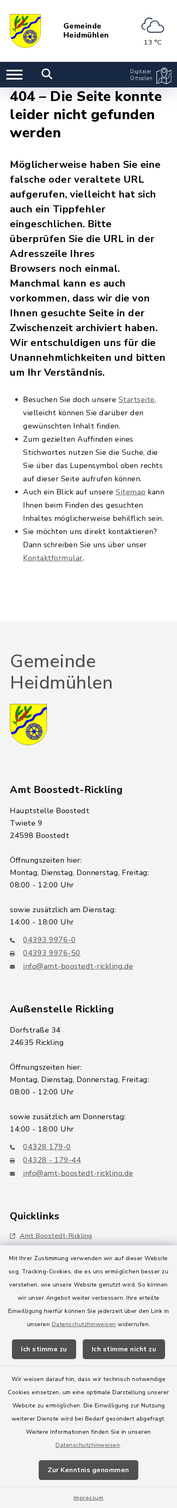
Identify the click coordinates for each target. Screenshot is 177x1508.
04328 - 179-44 (52, 1160)
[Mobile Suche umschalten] (47, 74)
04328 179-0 (47, 1147)
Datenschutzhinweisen (84, 1324)
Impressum (89, 1498)
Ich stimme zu (44, 1349)
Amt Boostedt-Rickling (56, 1235)
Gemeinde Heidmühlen (86, 31)
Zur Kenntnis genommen (88, 1470)
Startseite (137, 400)
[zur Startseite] (25, 31)
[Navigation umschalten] (14, 75)
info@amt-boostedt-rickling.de (78, 966)
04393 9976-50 (52, 953)
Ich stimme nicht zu (124, 1349)
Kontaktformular (53, 558)
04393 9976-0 (49, 940)
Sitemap (131, 492)
